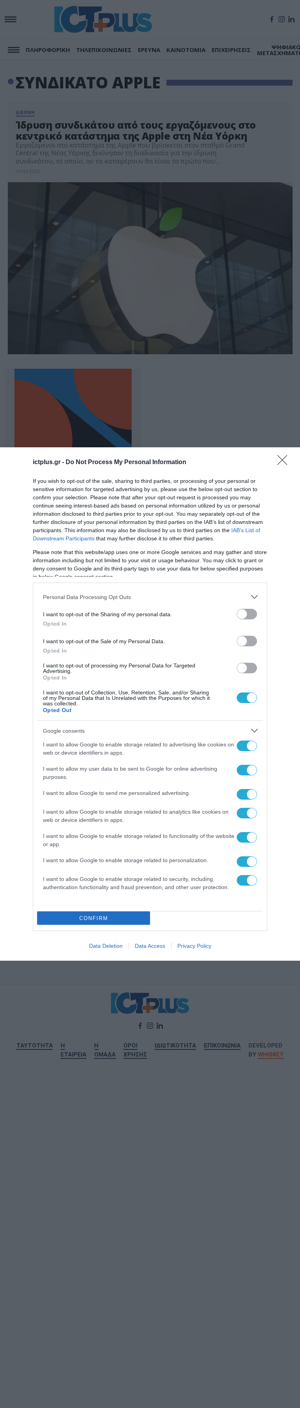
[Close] (284, 462)
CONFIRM (93, 918)
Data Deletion (106, 946)
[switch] (247, 614)
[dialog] (150, 704)
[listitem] (150, 597)
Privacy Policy (194, 946)
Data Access (150, 946)
